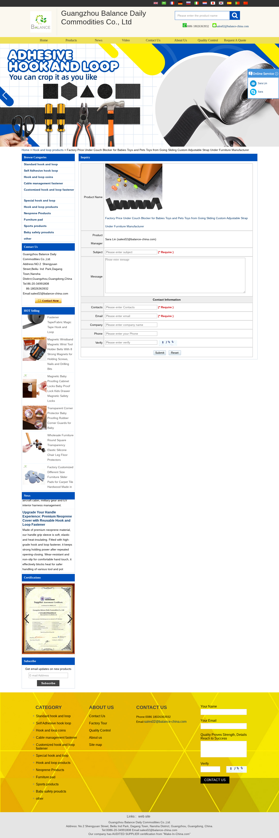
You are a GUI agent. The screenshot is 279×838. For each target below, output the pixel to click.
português (237, 3)
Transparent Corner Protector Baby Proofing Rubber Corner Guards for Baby (60, 412)
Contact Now (48, 300)
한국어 (220, 3)
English (155, 3)
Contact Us (153, 40)
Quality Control (208, 40)
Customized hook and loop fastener (49, 189)
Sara (260, 91)
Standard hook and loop (41, 164)
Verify (205, 763)
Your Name (209, 706)
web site (144, 816)
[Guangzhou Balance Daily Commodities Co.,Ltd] (40, 22)
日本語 (212, 3)
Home (44, 40)
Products (71, 40)
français (171, 3)
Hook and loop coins (38, 177)
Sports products (35, 226)
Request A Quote (235, 40)
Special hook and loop (39, 200)
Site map (95, 744)
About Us (180, 40)
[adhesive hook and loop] (139, 95)
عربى (163, 3)
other (27, 238)
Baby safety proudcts (39, 232)
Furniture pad (33, 219)
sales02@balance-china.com (233, 26)
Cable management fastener (43, 183)
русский (188, 3)
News (98, 40)
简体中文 (245, 3)
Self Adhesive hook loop (41, 170)
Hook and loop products (48, 150)
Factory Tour (98, 723)
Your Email (209, 720)
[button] (5, 95)
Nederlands (204, 3)
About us (95, 737)
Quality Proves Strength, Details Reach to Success (224, 736)
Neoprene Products (37, 213)
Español (228, 3)
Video (126, 40)
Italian (196, 3)
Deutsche (179, 3)
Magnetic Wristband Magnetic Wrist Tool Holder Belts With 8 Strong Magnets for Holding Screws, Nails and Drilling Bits (60, 348)
